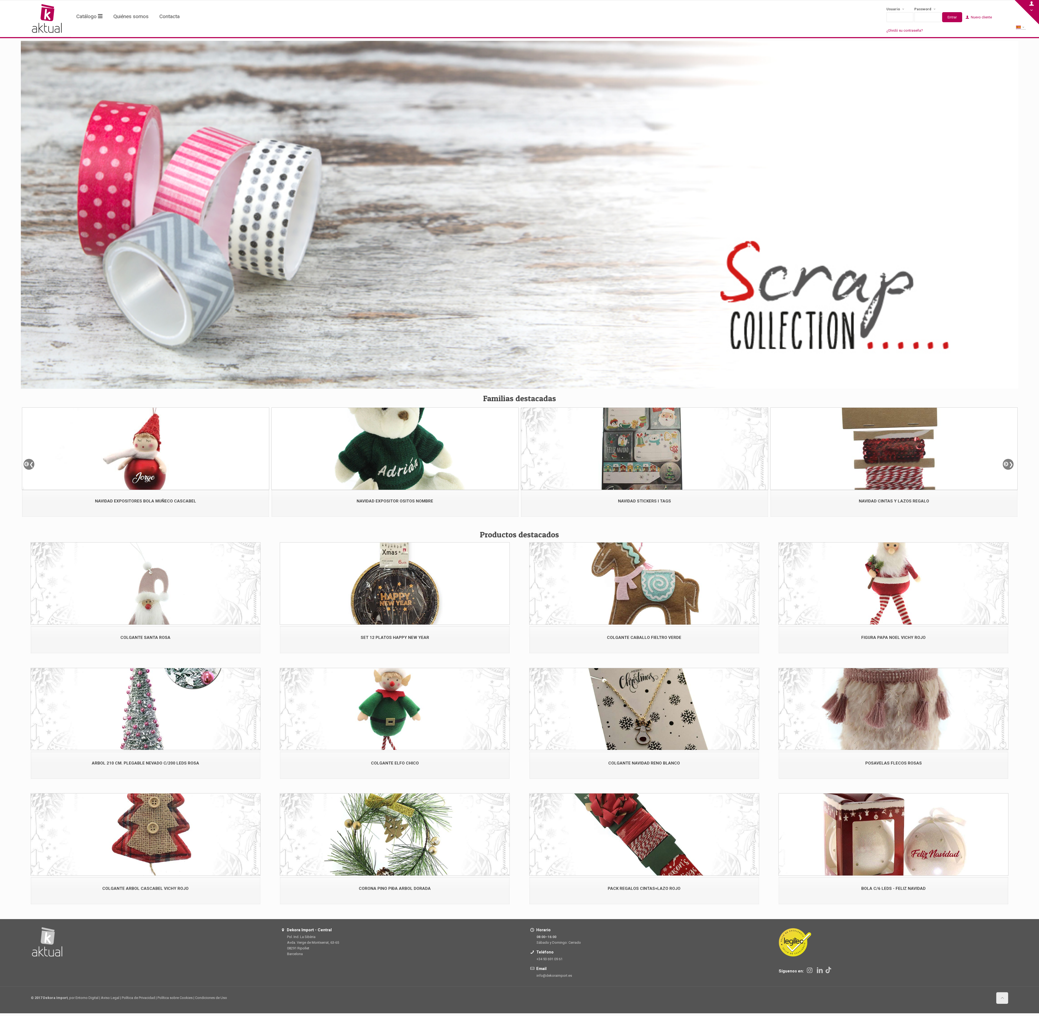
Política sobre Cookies (175, 998)
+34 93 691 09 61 (550, 959)
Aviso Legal (110, 998)
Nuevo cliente (981, 17)
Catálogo (87, 16)
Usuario (893, 9)
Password (923, 9)
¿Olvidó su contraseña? (904, 30)
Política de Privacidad (138, 998)
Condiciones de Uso (211, 998)
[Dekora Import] (47, 18)
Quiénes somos (131, 16)
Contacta (169, 16)
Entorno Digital (86, 998)
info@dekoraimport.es (554, 975)
